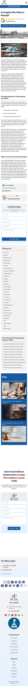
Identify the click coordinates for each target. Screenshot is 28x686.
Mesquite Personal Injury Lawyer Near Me (13, 349)
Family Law (6, 292)
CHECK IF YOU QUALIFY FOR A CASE (13, 25)
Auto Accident (7, 263)
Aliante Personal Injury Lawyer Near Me (12, 367)
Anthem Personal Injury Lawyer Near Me (13, 365)
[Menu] (26, 2)
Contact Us (14, 676)
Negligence (6, 307)
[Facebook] (6, 615)
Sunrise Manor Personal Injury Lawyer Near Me (14, 362)
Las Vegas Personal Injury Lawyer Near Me (13, 344)
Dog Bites (6, 281)
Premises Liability (8, 313)
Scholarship (6, 318)
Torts (5, 320)
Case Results (14, 673)
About (14, 662)
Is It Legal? (6, 302)
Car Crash (6, 265)
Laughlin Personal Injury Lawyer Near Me (13, 354)
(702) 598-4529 (15, 6)
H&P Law (17, 681)
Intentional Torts (7, 299)
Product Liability (14, 649)
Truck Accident (14, 643)
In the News (6, 297)
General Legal (7, 294)
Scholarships (14, 670)
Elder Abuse (6, 284)
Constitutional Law (8, 273)
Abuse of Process (8, 257)
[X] (12, 615)
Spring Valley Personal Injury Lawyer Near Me (14, 359)
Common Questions (8, 268)
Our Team (14, 667)
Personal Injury (7, 310)
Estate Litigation (7, 286)
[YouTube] (16, 615)
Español (14, 665)
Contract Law (7, 276)
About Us (6, 255)
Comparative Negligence (9, 271)
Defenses (6, 278)
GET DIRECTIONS (6, 573)
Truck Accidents (7, 323)
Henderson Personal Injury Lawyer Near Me (13, 346)
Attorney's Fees (7, 260)
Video (5, 326)
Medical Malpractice (8, 305)
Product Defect (7, 315)
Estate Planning (7, 289)
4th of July (6, 252)
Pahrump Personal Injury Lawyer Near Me (13, 352)
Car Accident (14, 641)
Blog (4, 40)
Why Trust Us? (6, 190)
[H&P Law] (3, 2)
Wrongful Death (7, 328)
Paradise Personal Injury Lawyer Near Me (13, 357)
